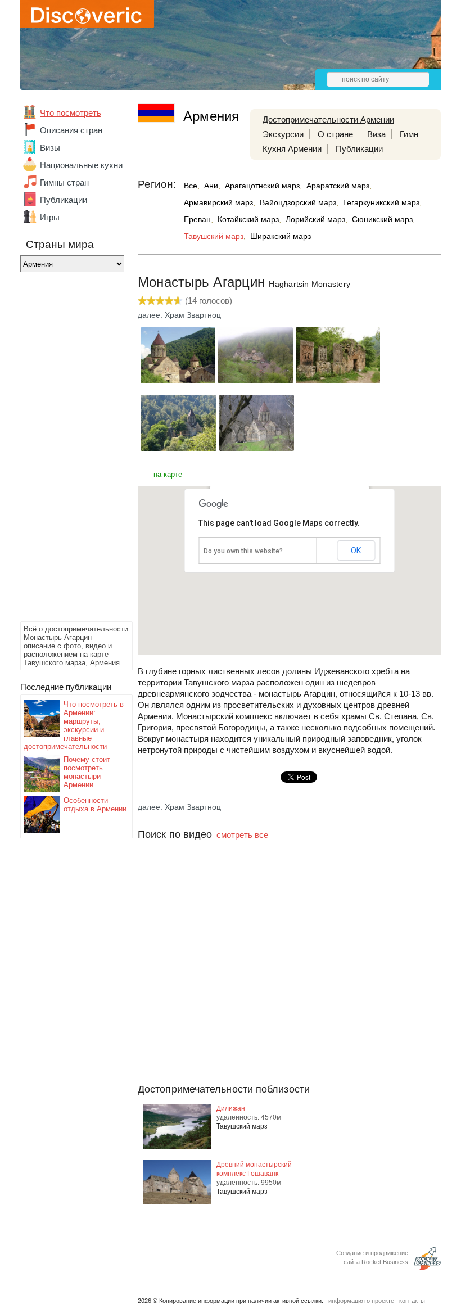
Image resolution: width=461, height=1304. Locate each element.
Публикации (63, 200)
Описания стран (71, 130)
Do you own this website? (243, 551)
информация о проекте (361, 1300)
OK (356, 550)
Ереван (197, 219)
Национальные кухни (81, 165)
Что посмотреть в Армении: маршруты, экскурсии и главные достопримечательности (74, 725)
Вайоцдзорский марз (298, 202)
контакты (412, 1300)
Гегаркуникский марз (381, 202)
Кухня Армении (292, 149)
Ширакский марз (280, 236)
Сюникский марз (382, 219)
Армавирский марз (218, 202)
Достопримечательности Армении (328, 119)
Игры (50, 217)
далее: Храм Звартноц (179, 314)
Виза (376, 134)
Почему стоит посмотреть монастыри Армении (87, 772)
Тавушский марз (213, 236)
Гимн (409, 134)
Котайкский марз (248, 219)
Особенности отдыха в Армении (95, 804)
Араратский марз (337, 185)
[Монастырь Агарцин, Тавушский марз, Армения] (178, 380)
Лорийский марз (315, 219)
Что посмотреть (70, 113)
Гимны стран (64, 182)
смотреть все (242, 835)
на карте (167, 474)
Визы (50, 147)
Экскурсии (283, 134)
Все (190, 185)
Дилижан (230, 1108)
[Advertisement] (65, 450)
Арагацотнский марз (262, 185)
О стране (335, 134)
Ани (211, 185)
